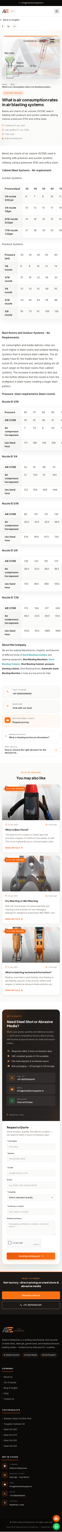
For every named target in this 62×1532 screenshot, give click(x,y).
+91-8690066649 (22, 693)
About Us (8, 1377)
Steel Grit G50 (10, 1440)
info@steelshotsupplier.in (21, 1486)
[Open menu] (57, 11)
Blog (13, 84)
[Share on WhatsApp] (14, 26)
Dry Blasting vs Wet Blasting (21, 900)
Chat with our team (22, 708)
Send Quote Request (29, 1256)
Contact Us (9, 1399)
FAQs (6, 1393)
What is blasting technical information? (28, 972)
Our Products (10, 1382)
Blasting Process (13, 93)
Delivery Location (15, 1206)
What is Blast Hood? (17, 829)
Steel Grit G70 (10, 1435)
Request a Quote (31, 1295)
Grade (9, 1180)
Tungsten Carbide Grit (14, 1424)
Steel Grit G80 (10, 1429)
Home (4, 84)
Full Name (12, 1141)
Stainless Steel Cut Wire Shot (17, 1418)
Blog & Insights (11, 1388)
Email (10, 1167)
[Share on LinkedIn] (8, 26)
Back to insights (11, 20)
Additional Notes (14, 1218)
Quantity (11, 1192)
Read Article (12, 848)
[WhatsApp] (56, 1526)
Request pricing (21, 722)
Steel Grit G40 (10, 1446)
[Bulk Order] (56, 1518)
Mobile (10, 1153)
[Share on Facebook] (2, 26)
